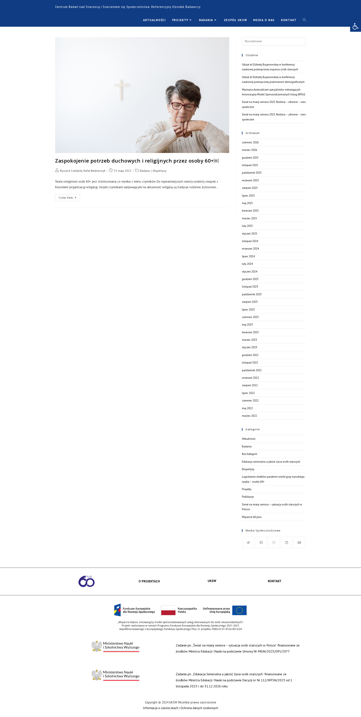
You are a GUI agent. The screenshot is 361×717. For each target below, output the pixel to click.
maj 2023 (247, 324)
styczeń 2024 (249, 271)
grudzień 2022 (250, 355)
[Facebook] (261, 542)
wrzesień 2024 (250, 248)
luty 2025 (247, 226)
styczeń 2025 (249, 233)
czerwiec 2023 (250, 317)
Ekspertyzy (160, 171)
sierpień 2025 (250, 188)
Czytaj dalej (69, 196)
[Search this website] (274, 41)
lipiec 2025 (248, 195)
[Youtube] (299, 542)
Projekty (246, 489)
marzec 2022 (249, 416)
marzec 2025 (249, 218)
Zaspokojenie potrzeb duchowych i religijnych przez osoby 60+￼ (137, 160)
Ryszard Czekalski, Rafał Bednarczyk (82, 171)
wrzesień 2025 (250, 180)
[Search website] (304, 20)
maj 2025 (247, 203)
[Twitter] (248, 542)
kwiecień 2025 (250, 210)
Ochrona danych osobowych (199, 708)
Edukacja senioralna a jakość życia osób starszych (271, 461)
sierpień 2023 (250, 302)
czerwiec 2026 (250, 142)
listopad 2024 (250, 241)
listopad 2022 (250, 362)
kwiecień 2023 (250, 332)
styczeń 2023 (249, 347)
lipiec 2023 (248, 309)
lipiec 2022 (248, 393)
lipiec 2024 (248, 256)
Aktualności (248, 439)
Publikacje (248, 497)
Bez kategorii (249, 454)
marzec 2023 (249, 340)
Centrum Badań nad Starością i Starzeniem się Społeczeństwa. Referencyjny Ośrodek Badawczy (128, 7)
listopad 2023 (250, 286)
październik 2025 (252, 172)
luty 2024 (247, 264)
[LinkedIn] (286, 542)
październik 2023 (252, 294)
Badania (145, 171)
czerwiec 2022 (250, 400)
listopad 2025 (250, 165)
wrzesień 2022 (250, 378)
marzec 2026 (249, 150)
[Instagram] (274, 542)
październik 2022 (252, 370)
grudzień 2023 (250, 279)
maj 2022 (247, 408)
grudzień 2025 (250, 157)
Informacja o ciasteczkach (160, 708)
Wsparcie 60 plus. (252, 517)
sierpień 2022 (250, 385)
